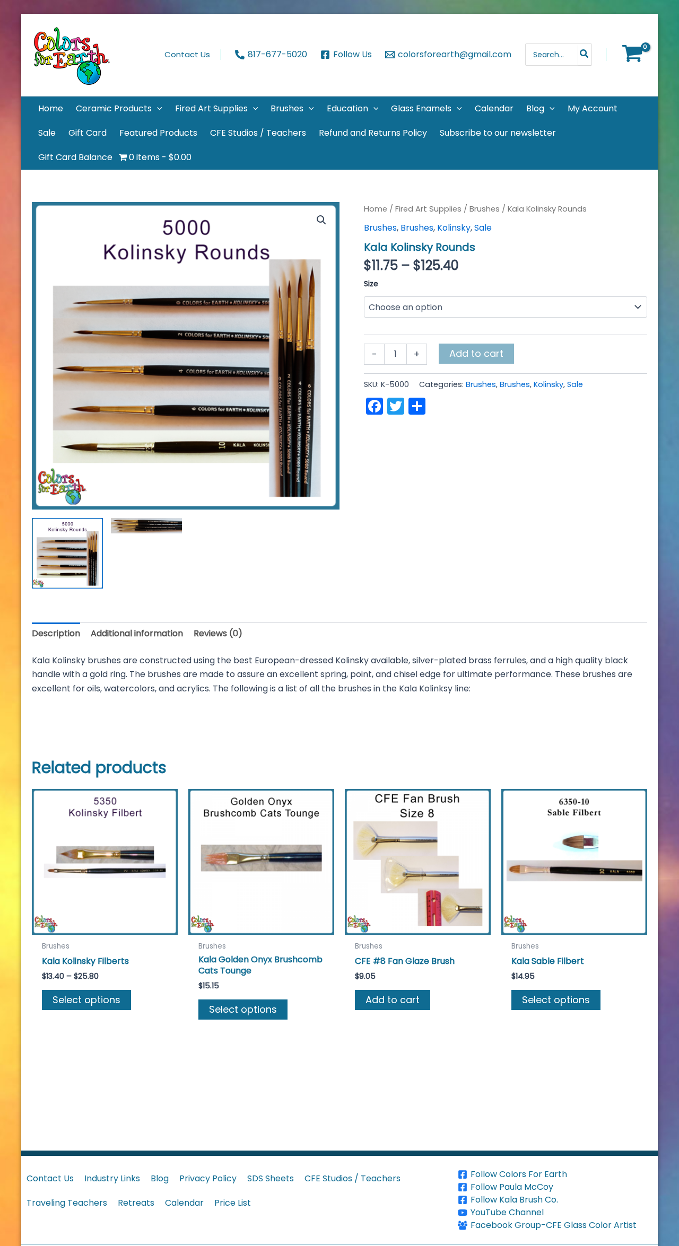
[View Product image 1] (67, 553)
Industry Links (112, 1178)
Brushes (484, 209)
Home (375, 209)
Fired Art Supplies (428, 209)
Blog (160, 1178)
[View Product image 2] (146, 525)
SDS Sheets (270, 1178)
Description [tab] (56, 633)
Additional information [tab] (137, 633)
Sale (483, 228)
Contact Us (50, 1178)
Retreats (136, 1203)
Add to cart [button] (392, 999)
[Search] (584, 54)
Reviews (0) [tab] (218, 633)
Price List (232, 1203)
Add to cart (476, 353)
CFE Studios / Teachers (352, 1178)
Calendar (184, 1203)
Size (371, 283)
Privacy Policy (208, 1178)
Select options (86, 999)
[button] (157, 109)
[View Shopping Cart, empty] (632, 54)
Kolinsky (454, 228)
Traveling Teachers (67, 1203)
